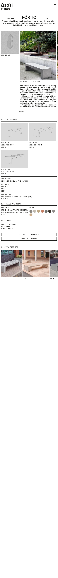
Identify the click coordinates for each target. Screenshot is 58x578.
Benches (10, 19)
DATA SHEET (6, 227)
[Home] (7, 7)
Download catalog (29, 239)
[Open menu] (55, 5)
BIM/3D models (7, 229)
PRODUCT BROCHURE (8, 224)
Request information (29, 234)
